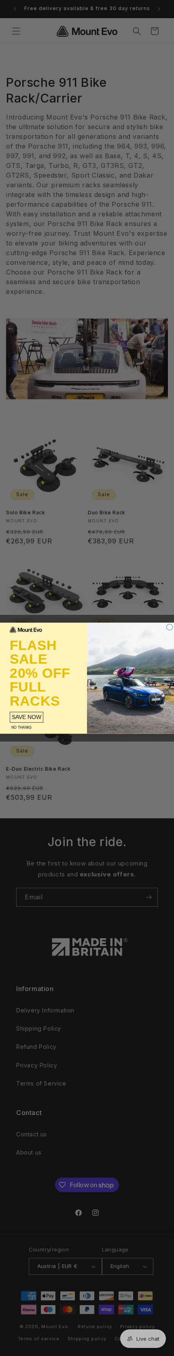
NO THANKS (21, 727)
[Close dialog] (170, 627)
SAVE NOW (26, 717)
